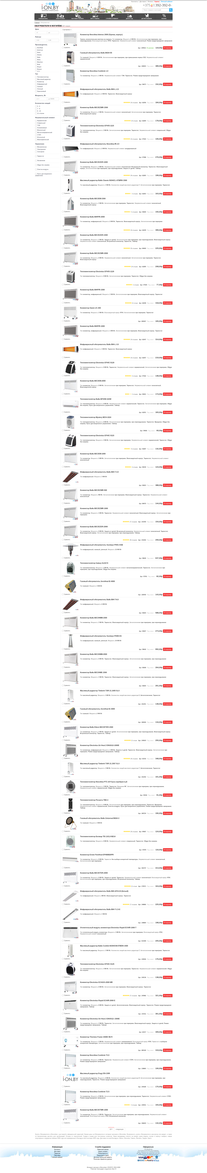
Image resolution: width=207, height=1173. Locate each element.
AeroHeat (40, 48)
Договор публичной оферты (103, 1157)
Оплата (150, 1)
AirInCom (40, 50)
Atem (38, 52)
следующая (119, 1129)
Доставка (143, 1)
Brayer (39, 67)
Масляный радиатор (43, 79)
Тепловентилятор (43, 77)
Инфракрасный (42, 84)
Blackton (40, 62)
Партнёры (57, 1155)
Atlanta (39, 55)
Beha (38, 59)
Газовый (39, 86)
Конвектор (40, 81)
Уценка (156, 1)
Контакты (134, 1)
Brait (38, 64)
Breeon (39, 69)
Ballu (38, 57)
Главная (37, 22)
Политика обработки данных (103, 1159)
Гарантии (57, 1153)
